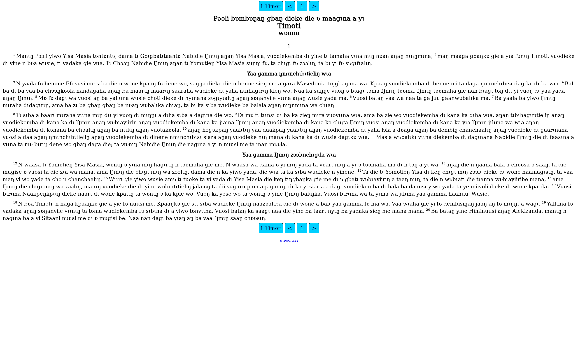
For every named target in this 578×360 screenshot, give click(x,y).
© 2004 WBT (289, 240)
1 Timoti (271, 6)
